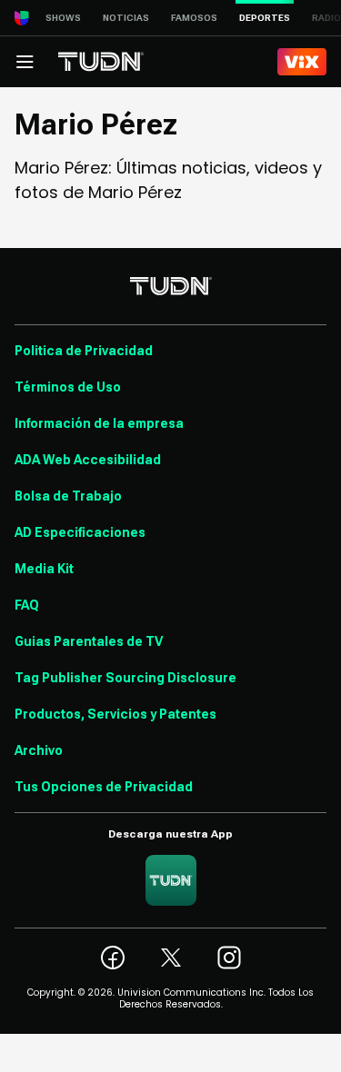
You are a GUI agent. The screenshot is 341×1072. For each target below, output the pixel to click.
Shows (63, 18)
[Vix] (301, 61)
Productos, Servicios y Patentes (115, 714)
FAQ (27, 605)
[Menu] (24, 61)
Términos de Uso (68, 387)
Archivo (39, 750)
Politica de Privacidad (84, 350)
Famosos (194, 18)
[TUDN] (101, 61)
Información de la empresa (99, 423)
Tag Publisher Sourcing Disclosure (125, 677)
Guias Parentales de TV (89, 641)
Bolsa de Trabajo (68, 496)
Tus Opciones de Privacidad (104, 786)
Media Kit (44, 568)
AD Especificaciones (80, 532)
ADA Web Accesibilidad (88, 459)
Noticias (126, 18)
